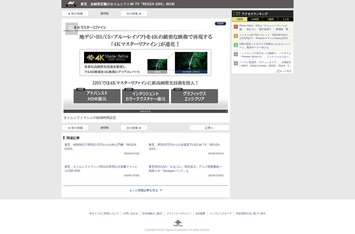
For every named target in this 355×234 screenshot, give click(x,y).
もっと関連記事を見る (143, 190)
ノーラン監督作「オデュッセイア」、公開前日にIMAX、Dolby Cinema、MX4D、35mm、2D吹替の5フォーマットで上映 (265, 66)
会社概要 (200, 213)
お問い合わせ (130, 213)
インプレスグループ (221, 213)
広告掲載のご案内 (152, 213)
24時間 (255, 19)
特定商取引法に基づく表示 (251, 213)
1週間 (270, 19)
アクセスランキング (255, 13)
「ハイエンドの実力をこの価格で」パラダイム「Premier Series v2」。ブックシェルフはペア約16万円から (265, 57)
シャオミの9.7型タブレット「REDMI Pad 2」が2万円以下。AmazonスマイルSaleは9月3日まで (264, 38)
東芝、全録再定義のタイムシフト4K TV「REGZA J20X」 (123, 4)
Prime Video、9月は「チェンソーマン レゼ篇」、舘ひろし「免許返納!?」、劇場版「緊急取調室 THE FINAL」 (265, 29)
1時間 (239, 19)
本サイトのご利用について (104, 213)
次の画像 (132, 13)
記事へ (209, 127)
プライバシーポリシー (178, 213)
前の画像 (77, 13)
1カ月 (286, 19)
